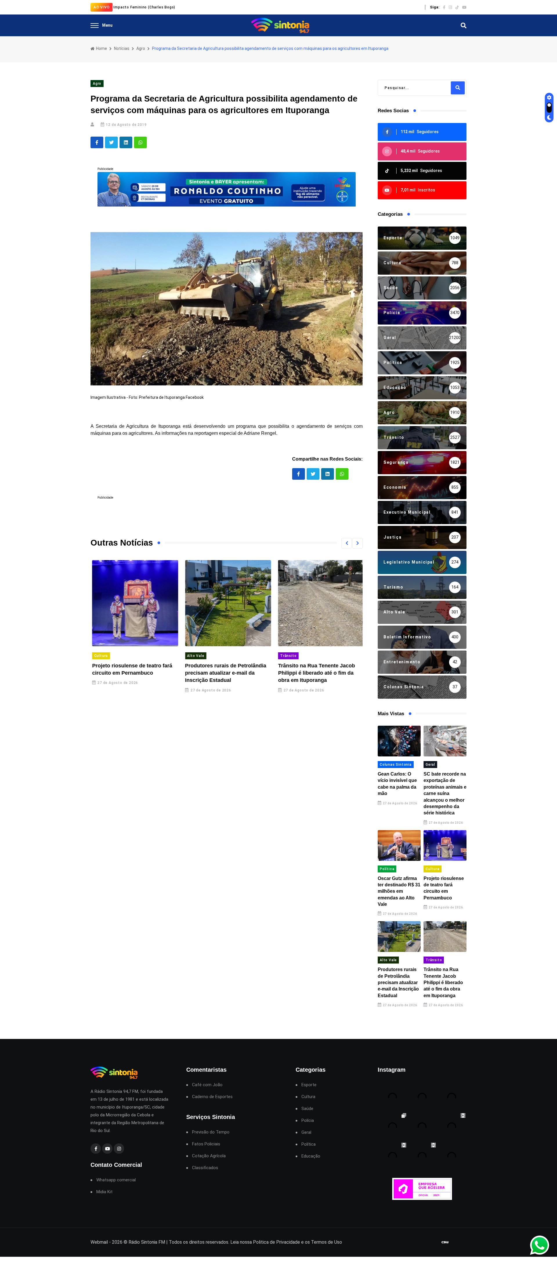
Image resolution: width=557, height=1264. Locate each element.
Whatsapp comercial (116, 1180)
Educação (310, 1156)
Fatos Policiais (206, 1144)
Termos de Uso (326, 1242)
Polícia (307, 1120)
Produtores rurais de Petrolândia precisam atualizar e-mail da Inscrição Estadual (224, 673)
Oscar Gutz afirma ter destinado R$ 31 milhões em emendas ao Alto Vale (399, 891)
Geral (430, 765)
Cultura (99, 656)
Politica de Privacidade (276, 1242)
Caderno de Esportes (212, 1097)
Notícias (121, 48)
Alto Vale (194, 656)
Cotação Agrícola (209, 1156)
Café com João (207, 1085)
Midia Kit (104, 1192)
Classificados (205, 1168)
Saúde (307, 1109)
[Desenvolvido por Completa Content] (445, 1242)
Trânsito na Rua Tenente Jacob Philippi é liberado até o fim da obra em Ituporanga (314, 673)
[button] (346, 543)
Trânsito (286, 656)
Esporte (309, 1085)
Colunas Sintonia (396, 765)
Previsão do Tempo (210, 1132)
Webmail (99, 1242)
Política (387, 869)
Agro (140, 48)
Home (101, 48)
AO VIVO (101, 7)
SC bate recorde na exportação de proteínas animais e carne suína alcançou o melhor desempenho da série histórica (445, 793)
